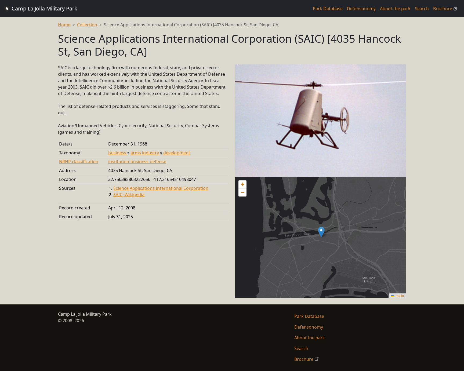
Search (422, 9)
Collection (87, 25)
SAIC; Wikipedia (128, 195)
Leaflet (399, 295)
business (117, 153)
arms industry (145, 153)
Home (64, 25)
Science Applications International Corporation (160, 188)
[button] (321, 232)
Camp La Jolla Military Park (43, 8)
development (176, 153)
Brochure (443, 9)
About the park (395, 9)
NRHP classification (78, 162)
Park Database (328, 9)
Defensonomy (361, 9)
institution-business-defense (137, 162)
